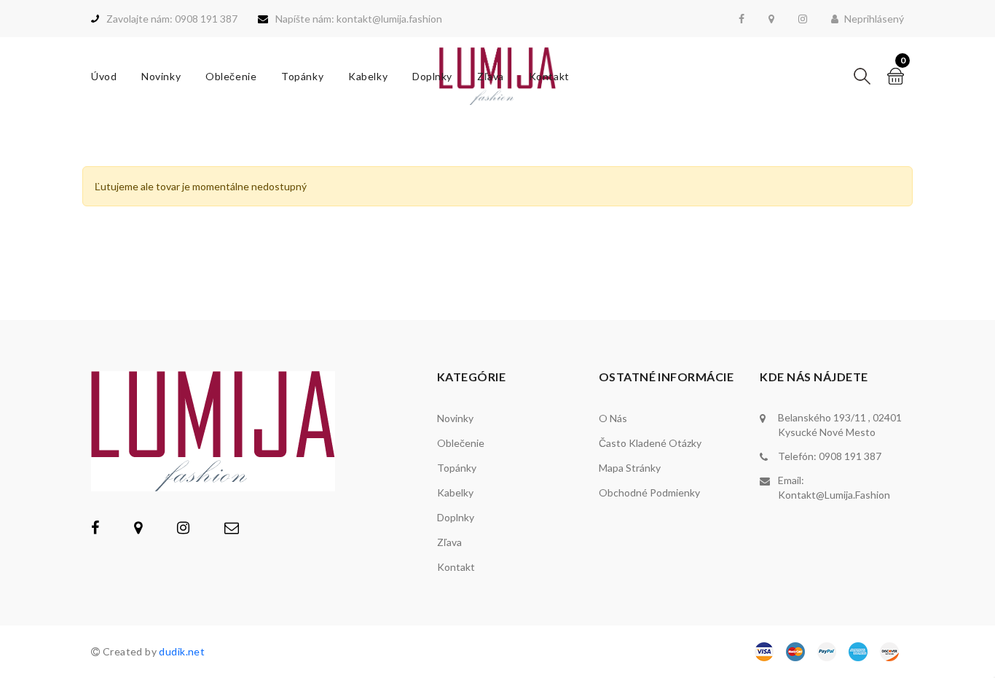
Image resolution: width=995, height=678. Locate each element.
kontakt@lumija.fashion (834, 494)
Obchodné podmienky (649, 492)
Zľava (490, 76)
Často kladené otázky (650, 443)
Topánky (302, 76)
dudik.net (182, 651)
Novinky (161, 76)
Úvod (104, 76)
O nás (613, 418)
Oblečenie (230, 76)
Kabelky (368, 76)
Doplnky (432, 76)
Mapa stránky (630, 467)
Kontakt (549, 76)
